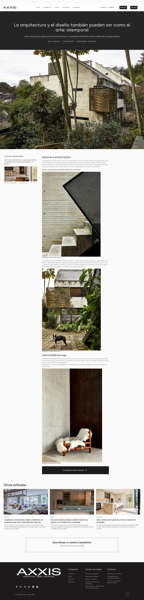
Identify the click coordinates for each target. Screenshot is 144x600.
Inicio (38, 7)
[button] (86, 470)
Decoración (66, 7)
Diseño (57, 7)
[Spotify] (38, 588)
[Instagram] (22, 588)
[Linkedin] (34, 588)
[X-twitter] (26, 588)
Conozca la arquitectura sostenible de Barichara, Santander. (61, 169)
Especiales (76, 7)
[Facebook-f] (17, 588)
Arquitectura (47, 7)
